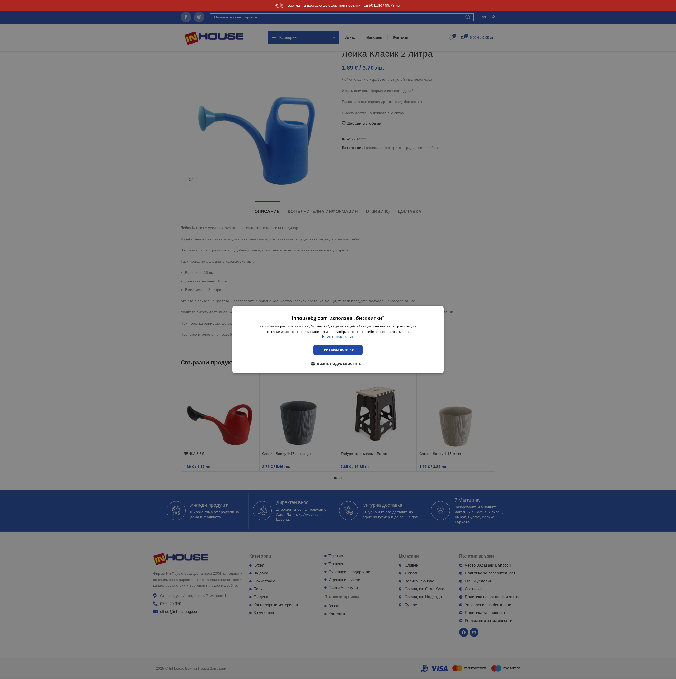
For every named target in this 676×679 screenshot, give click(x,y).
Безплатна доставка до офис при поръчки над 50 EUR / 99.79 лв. (344, 5)
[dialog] (338, 339)
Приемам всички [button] (338, 350)
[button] (338, 363)
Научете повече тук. (338, 337)
